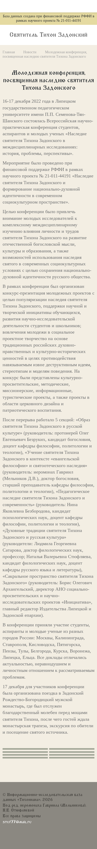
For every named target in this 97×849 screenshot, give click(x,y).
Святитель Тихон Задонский (48, 35)
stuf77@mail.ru (17, 822)
